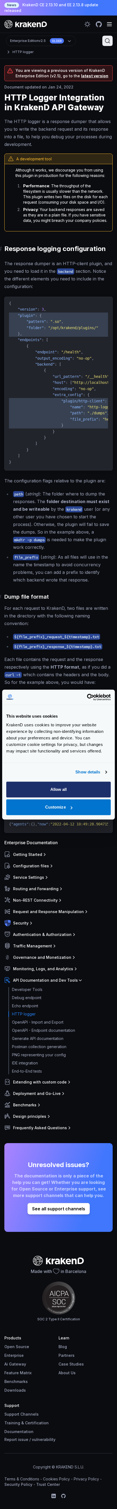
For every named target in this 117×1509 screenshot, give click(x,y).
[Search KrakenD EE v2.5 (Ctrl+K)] (107, 41)
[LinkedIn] (53, 1496)
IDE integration (25, 1063)
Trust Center (48, 1484)
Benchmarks (16, 1381)
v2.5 (36, 41)
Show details (87, 772)
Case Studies (71, 1364)
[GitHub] (63, 1496)
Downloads (15, 1390)
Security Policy (18, 1484)
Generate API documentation (37, 1038)
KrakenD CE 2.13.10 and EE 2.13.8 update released (51, 7)
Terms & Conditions (21, 1479)
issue (23, 1439)
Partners (67, 1355)
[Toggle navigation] (109, 24)
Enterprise (14, 1355)
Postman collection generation (39, 1046)
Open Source (16, 1346)
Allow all (58, 789)
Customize (55, 807)
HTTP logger (23, 52)
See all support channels (58, 1208)
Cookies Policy (56, 1479)
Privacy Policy (86, 1479)
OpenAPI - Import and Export (37, 1022)
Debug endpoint (26, 997)
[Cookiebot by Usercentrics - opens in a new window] (87, 697)
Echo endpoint (25, 1005)
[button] (57, 854)
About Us (67, 1372)
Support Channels (21, 1414)
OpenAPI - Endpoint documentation (43, 1030)
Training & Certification (26, 1423)
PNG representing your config (39, 1054)
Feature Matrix (18, 1372)
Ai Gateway (15, 1364)
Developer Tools (27, 989)
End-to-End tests (27, 1071)
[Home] (25, 24)
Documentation (18, 1431)
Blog (63, 1346)
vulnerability (44, 1439)
